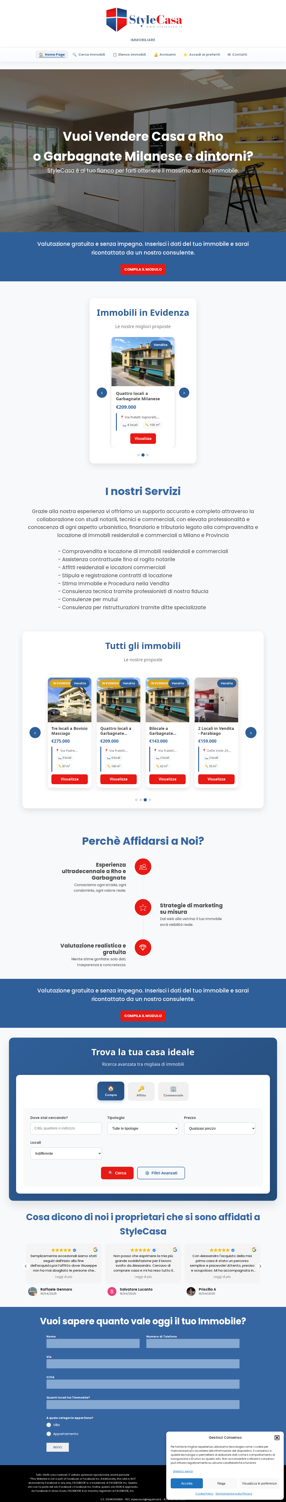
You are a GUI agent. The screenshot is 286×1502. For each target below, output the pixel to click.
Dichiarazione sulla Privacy (234, 1494)
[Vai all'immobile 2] (143, 455)
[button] (277, 1437)
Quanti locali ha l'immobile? (69, 1397)
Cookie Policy (204, 1494)
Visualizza (70, 779)
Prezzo (190, 1117)
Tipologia (115, 1117)
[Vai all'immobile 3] (147, 455)
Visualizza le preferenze (259, 1483)
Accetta (186, 1483)
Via (49, 1357)
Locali (35, 1142)
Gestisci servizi (183, 1471)
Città (51, 1377)
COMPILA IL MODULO (143, 269)
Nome (52, 1336)
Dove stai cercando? (49, 1117)
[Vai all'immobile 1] (138, 455)
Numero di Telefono (162, 1336)
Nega (221, 1483)
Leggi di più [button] (63, 1277)
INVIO (57, 1447)
